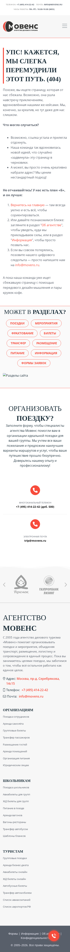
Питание (17, 353)
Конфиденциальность (35, 938)
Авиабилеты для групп (16, 794)
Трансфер (18, 343)
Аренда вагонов (12, 815)
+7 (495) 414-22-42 (25, 4)
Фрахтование (22, 333)
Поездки (17, 323)
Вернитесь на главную (28, 205)
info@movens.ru (53, 4)
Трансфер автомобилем (17, 893)
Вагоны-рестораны (14, 822)
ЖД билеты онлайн (14, 879)
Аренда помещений (15, 751)
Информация (22, 240)
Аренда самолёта (13, 723)
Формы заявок (33, 363)
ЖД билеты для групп (16, 801)
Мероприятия (46, 323)
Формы (13, 933)
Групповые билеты (14, 730)
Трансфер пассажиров (16, 737)
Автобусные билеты (15, 886)
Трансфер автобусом (15, 829)
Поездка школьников (16, 787)
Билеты (50, 333)
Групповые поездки (15, 858)
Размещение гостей (15, 744)
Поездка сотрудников (16, 716)
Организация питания (16, 758)
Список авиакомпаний (16, 900)
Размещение (46, 343)
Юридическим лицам (16, 765)
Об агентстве (51, 225)
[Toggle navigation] (64, 26)
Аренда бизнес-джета (16, 865)
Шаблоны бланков (14, 836)
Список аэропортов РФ (17, 906)
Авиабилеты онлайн (15, 872)
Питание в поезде (13, 808)
